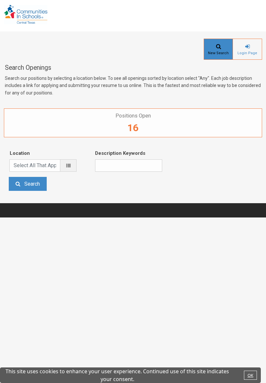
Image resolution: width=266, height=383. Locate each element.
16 (133, 127)
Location (20, 153)
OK (250, 375)
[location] (68, 165)
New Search (218, 53)
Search (32, 184)
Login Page (247, 53)
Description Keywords (120, 153)
